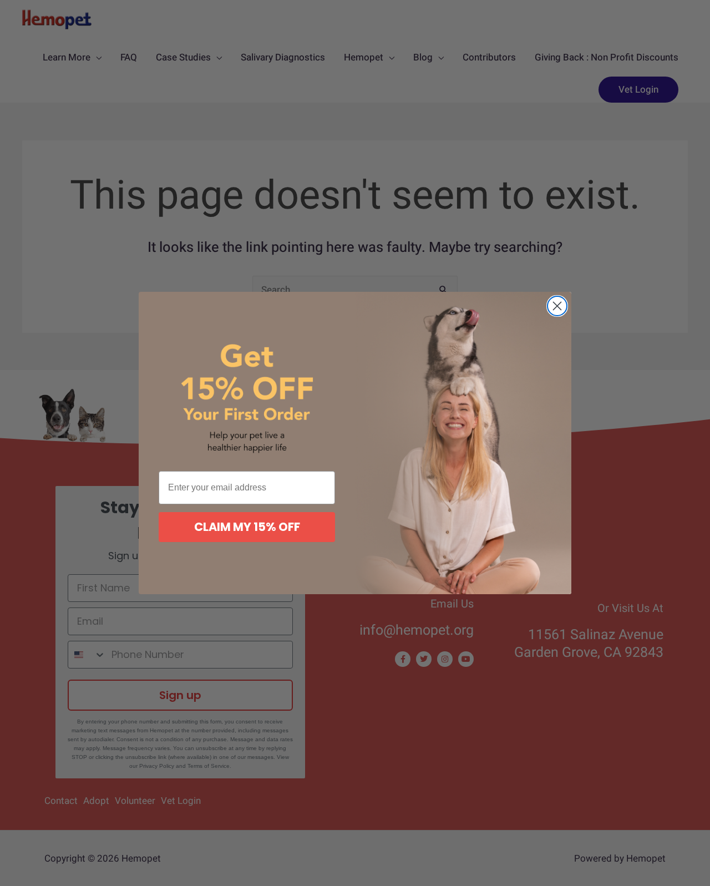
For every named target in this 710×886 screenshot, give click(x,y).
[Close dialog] (557, 306)
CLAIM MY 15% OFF (247, 527)
